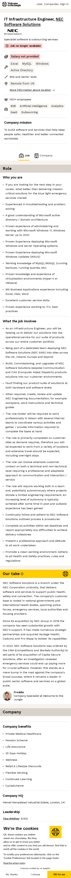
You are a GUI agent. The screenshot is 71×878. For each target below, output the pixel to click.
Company (46, 155)
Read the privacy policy (14, 863)
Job (27, 155)
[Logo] (11, 4)
